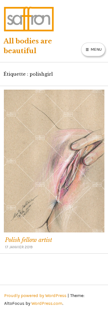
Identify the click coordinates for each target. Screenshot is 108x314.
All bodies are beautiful (28, 46)
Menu (95, 49)
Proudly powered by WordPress (35, 295)
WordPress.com (46, 303)
